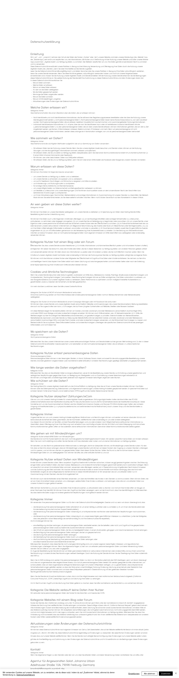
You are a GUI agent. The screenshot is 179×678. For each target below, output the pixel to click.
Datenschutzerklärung (26, 674)
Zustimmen (165, 673)
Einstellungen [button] (134, 673)
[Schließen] (175, 673)
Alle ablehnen (149, 673)
